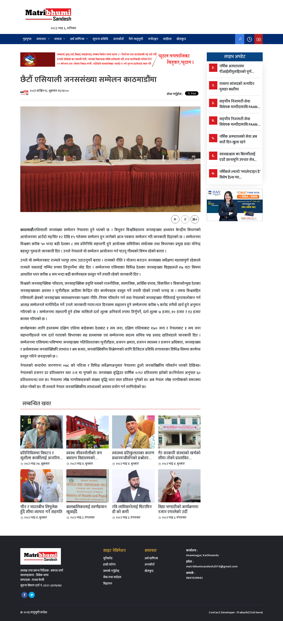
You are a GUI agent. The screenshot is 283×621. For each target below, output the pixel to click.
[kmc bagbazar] (110, 59)
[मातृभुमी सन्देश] (48, 14)
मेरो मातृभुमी (136, 39)
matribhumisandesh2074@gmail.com (211, 566)
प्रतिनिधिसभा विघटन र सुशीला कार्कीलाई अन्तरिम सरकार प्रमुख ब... (40, 458)
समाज (58, 39)
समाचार (41, 39)
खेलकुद (181, 39)
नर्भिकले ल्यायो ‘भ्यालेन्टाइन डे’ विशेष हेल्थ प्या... (239, 174)
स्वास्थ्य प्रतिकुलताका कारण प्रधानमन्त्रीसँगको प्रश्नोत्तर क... (133, 458)
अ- (175, 219)
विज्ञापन (107, 583)
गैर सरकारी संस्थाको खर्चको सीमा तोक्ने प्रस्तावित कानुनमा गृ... (179, 458)
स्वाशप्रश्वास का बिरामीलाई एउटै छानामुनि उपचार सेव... (237, 157)
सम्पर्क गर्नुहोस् (111, 571)
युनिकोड (107, 558)
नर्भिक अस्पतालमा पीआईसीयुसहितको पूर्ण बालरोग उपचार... (235, 69)
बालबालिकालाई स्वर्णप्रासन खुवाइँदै (86, 509)
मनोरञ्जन (153, 39)
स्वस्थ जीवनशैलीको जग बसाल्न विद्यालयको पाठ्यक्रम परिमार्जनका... (84, 458)
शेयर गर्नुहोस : (175, 94)
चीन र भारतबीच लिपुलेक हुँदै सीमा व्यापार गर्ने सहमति (41, 509)
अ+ (194, 219)
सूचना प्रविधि (100, 39)
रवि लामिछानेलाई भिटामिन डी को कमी (132, 509)
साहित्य (167, 39)
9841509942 (194, 577)
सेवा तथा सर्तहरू (112, 577)
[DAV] (235, 204)
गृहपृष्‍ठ (27, 39)
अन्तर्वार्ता (118, 39)
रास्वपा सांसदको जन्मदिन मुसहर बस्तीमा (236, 86)
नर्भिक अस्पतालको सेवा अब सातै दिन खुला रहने (238, 139)
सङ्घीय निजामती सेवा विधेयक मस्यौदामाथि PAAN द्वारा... (238, 104)
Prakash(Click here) (250, 612)
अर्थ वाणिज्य (77, 39)
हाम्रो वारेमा (109, 564)
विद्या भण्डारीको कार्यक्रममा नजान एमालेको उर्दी (178, 509)
